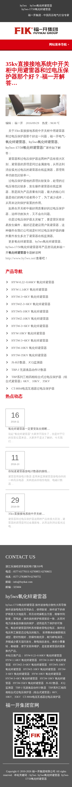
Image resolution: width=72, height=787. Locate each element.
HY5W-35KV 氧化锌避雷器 (29, 355)
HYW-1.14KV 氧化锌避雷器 (29, 289)
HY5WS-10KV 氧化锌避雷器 (30, 311)
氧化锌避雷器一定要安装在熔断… (29, 428)
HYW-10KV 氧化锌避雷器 (28, 333)
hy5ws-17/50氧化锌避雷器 (36, 9)
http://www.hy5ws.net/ (21, 258)
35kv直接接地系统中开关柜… (26, 513)
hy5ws (23, 5)
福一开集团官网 (22, 705)
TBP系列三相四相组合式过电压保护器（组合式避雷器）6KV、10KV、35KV (36, 692)
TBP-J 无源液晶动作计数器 (28, 369)
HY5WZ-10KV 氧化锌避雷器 (30, 318)
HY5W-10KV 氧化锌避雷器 (29, 347)
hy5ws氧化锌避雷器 (41, 5)
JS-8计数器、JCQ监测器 (27, 362)
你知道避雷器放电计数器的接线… (29, 471)
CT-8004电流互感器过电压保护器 (32, 388)
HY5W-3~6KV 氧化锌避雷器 (29, 296)
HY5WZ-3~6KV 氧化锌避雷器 (30, 304)
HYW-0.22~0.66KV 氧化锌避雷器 (32, 282)
